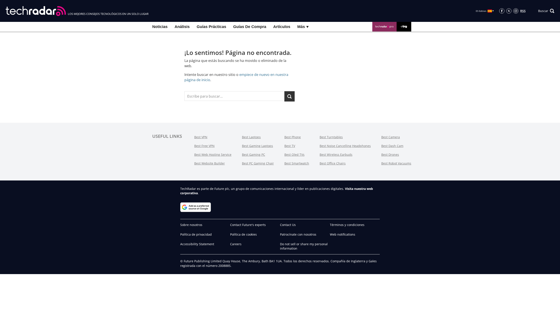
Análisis (182, 26)
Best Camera (390, 137)
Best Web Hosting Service (212, 154)
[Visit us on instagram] (515, 11)
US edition (242, 308)
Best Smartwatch (296, 163)
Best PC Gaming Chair (258, 163)
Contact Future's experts (248, 225)
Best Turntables (331, 137)
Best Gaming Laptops (257, 146)
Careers (236, 244)
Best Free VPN (204, 146)
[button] (546, 11)
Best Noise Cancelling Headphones (345, 146)
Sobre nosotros (191, 225)
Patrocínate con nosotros (298, 234)
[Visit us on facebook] (501, 11)
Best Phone (292, 137)
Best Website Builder (209, 163)
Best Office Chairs (333, 163)
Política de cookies (243, 234)
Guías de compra (249, 26)
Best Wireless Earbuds (336, 154)
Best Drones (390, 154)
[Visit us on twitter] (508, 11)
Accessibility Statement (197, 244)
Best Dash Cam (392, 146)
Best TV (289, 146)
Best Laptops (251, 137)
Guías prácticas (211, 26)
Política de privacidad (196, 234)
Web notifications (342, 234)
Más (301, 26)
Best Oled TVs (294, 154)
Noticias (160, 26)
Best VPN (200, 137)
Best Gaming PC (253, 154)
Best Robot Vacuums (396, 163)
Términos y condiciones (347, 225)
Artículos (281, 26)
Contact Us (288, 225)
